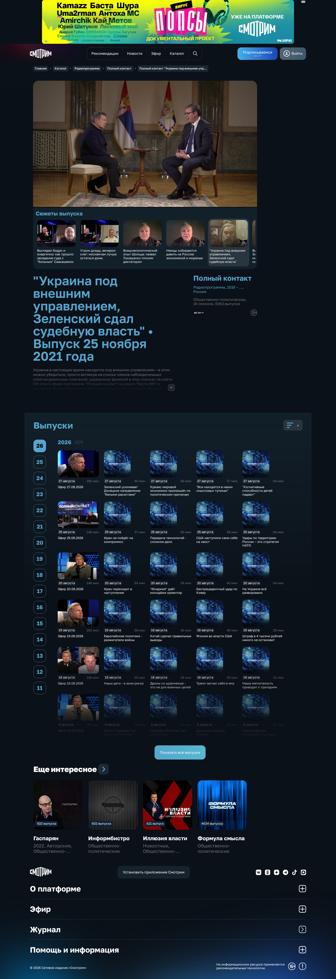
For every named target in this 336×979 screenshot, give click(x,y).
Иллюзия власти (165, 838)
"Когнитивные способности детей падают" (257, 490)
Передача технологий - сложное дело (168, 540)
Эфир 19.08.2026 (70, 636)
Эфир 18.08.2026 (70, 683)
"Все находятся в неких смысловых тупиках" (214, 489)
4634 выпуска (212, 823)
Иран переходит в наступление (118, 591)
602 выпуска (101, 823)
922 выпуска (46, 823)
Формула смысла (221, 838)
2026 (78, 442)
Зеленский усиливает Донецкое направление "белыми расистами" (122, 490)
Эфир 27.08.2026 (70, 487)
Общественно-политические (219, 299)
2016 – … (235, 287)
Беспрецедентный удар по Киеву (216, 591)
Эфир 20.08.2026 (70, 589)
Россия (199, 291)
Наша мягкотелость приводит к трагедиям (259, 685)
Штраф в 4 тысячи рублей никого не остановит (262, 638)
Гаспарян (45, 838)
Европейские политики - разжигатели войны (123, 638)
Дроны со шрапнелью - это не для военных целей (170, 685)
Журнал (45, 929)
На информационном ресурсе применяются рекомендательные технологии (250, 966)
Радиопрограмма (87, 68)
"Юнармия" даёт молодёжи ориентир (166, 591)
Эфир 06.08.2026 (71, 730)
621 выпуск (155, 823)
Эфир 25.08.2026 (70, 538)
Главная (41, 68)
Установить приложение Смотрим (153, 872)
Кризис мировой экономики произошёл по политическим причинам (170, 490)
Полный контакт (119, 68)
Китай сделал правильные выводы (170, 638)
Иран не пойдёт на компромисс (118, 540)
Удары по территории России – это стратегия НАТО (260, 541)
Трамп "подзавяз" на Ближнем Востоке (119, 732)
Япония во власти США (214, 636)
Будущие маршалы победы (210, 732)
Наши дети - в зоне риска (124, 683)
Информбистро (109, 838)
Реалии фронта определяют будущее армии (258, 734)
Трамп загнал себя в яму (215, 683)
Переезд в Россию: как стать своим (168, 732)
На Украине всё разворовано (254, 591)
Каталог (61, 68)
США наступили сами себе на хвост (216, 540)
